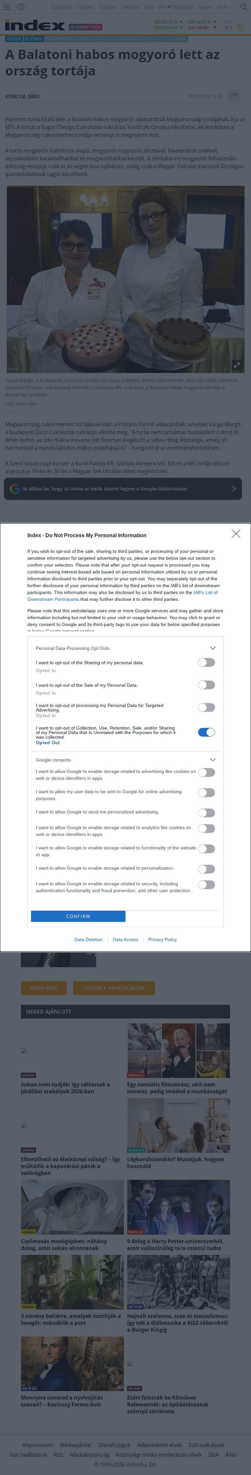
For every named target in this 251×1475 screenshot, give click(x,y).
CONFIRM (78, 916)
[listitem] (125, 648)
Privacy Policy (162, 939)
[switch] (206, 662)
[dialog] (125, 737)
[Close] (238, 536)
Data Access (125, 939)
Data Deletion (89, 939)
